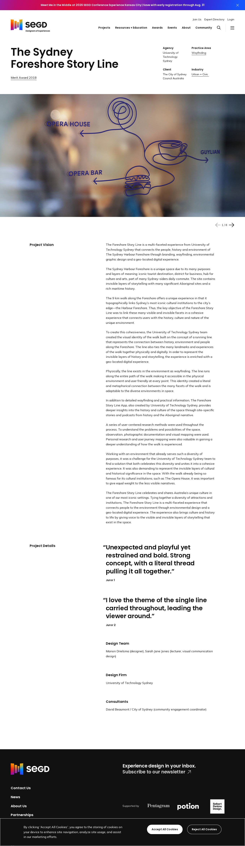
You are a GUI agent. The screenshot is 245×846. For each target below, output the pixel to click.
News (15, 797)
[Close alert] (237, 5)
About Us (19, 805)
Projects (104, 28)
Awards (157, 28)
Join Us (197, 19)
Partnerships (22, 814)
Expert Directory (214, 19)
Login (230, 19)
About (186, 28)
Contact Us (21, 788)
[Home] (30, 24)
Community (203, 28)
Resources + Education (131, 28)
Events (172, 28)
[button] (221, 27)
